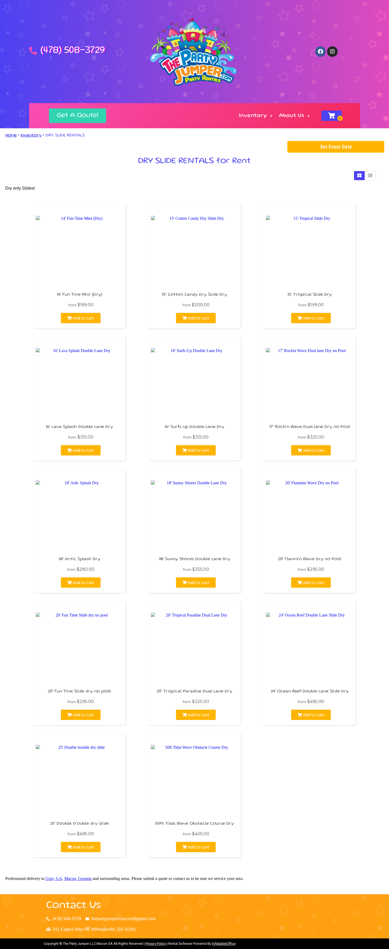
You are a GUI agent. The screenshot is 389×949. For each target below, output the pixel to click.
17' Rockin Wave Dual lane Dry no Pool (309, 427)
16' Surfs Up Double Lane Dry (194, 427)
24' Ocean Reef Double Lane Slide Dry (310, 692)
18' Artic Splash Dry (79, 559)
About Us (291, 115)
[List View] (370, 175)
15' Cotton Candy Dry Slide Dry (194, 295)
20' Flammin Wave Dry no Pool (309, 559)
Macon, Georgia (78, 878)
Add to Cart (83, 318)
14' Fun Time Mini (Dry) (79, 295)
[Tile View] (359, 175)
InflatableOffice (224, 944)
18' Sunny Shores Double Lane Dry (194, 559)
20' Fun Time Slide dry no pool (79, 692)
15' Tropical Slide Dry (309, 295)
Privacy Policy (156, 944)
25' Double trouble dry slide (79, 824)
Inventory (253, 115)
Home (11, 136)
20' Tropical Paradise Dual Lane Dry (194, 692)
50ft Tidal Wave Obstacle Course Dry (194, 824)
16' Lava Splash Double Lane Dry (79, 427)
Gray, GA (54, 878)
